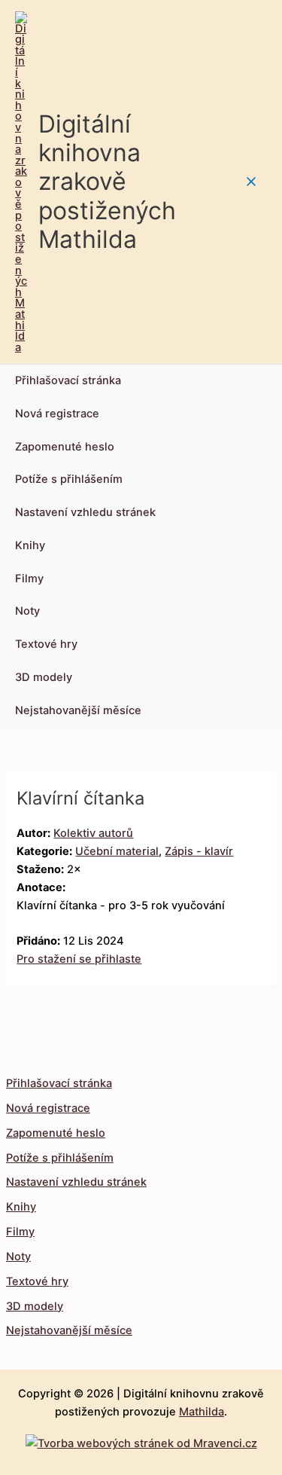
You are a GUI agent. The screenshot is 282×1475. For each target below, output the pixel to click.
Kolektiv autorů (93, 833)
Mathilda (201, 1412)
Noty (27, 611)
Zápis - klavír (199, 851)
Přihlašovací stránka (68, 380)
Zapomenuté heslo (64, 446)
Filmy (29, 578)
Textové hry (46, 644)
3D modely (43, 677)
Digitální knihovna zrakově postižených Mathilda (107, 181)
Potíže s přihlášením (69, 479)
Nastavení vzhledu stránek (85, 512)
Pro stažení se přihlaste (79, 959)
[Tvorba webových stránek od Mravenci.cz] (141, 1439)
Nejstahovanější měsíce (78, 710)
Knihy (30, 545)
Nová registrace (57, 413)
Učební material (117, 851)
